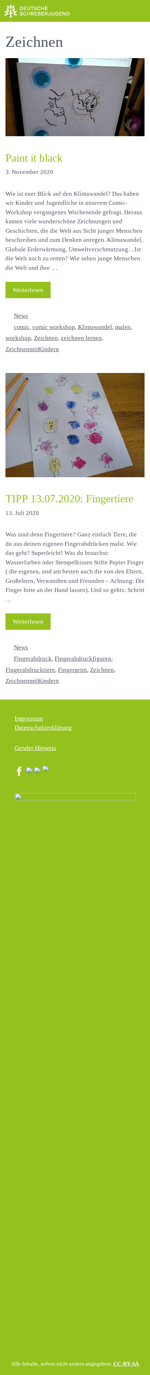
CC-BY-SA (126, 1364)
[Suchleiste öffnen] (123, 11)
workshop (18, 337)
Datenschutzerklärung (43, 727)
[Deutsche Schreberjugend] (37, 11)
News (21, 315)
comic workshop (53, 327)
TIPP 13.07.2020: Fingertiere (69, 498)
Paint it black (34, 158)
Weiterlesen (28, 290)
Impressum (29, 718)
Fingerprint (72, 669)
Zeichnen (46, 337)
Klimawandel (95, 327)
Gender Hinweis (35, 748)
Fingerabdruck (33, 658)
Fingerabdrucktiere (30, 669)
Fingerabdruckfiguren (83, 658)
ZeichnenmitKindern (32, 349)
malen (123, 327)
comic (21, 327)
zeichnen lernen (81, 337)
